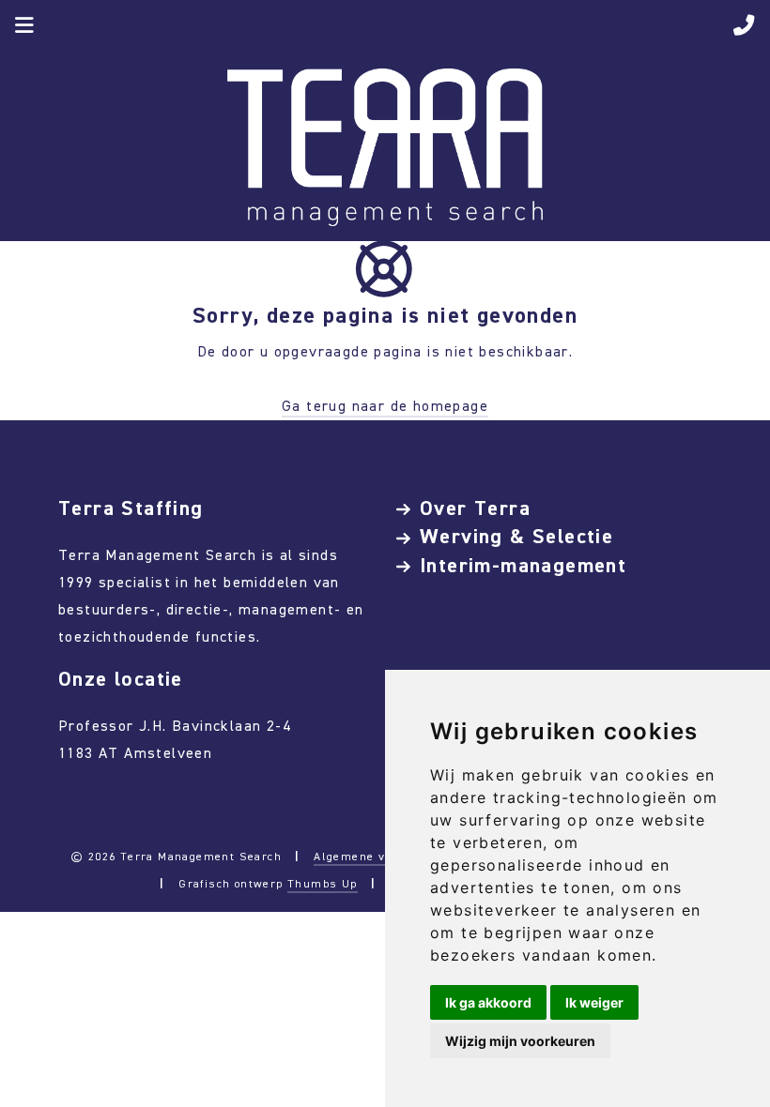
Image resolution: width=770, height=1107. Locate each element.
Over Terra (475, 508)
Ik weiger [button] (594, 1002)
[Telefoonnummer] (744, 28)
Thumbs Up (322, 883)
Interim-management (523, 565)
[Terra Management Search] (385, 146)
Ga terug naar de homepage (385, 406)
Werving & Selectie (516, 536)
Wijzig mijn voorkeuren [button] (520, 1041)
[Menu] (25, 28)
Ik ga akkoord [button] (488, 1002)
